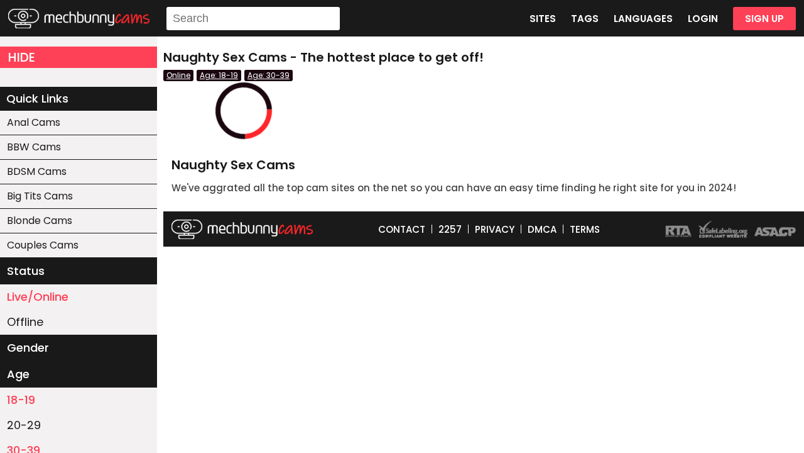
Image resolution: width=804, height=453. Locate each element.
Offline (25, 322)
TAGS (585, 18)
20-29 (24, 425)
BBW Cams (34, 147)
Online (178, 75)
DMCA (542, 229)
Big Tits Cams (40, 196)
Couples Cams (43, 245)
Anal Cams (33, 122)
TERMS (585, 229)
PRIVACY (494, 229)
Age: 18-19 (219, 75)
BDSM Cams (37, 171)
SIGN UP (764, 18)
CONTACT (401, 229)
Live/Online (37, 297)
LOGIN (703, 18)
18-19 (21, 400)
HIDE (21, 57)
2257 (450, 229)
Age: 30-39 (268, 75)
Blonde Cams (39, 220)
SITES (543, 18)
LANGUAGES (643, 18)
